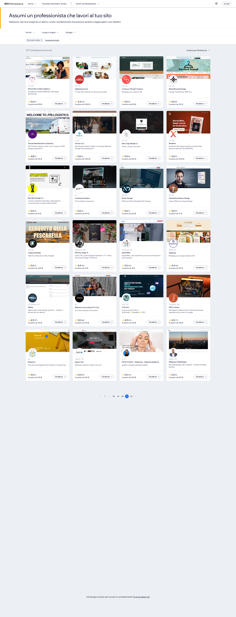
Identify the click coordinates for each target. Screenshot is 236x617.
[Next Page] (136, 396)
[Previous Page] (100, 396)
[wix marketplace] (13, 3)
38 (114, 396)
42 (131, 396)
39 (118, 396)
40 (122, 396)
